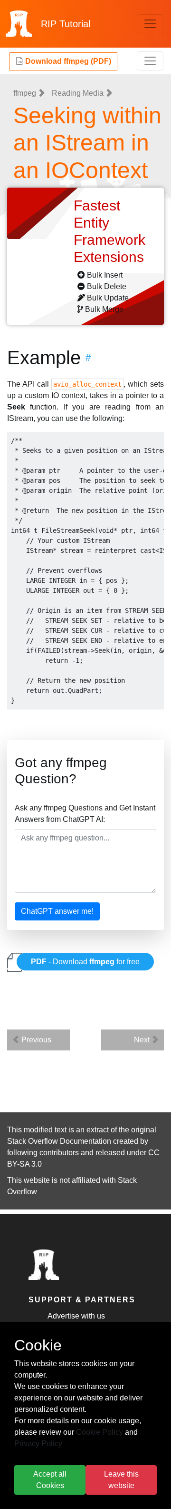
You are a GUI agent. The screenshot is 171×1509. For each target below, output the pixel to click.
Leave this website (121, 1479)
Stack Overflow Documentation (59, 1141)
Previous (35, 1040)
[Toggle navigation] (150, 23)
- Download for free (85, 962)
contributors (59, 1153)
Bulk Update (108, 298)
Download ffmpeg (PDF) (67, 61)
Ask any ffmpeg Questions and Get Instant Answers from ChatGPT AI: (85, 813)
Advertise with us (76, 1316)
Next (143, 1040)
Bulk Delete (106, 286)
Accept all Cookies (49, 1479)
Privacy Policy (38, 1443)
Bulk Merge (104, 309)
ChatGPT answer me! (57, 911)
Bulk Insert (104, 275)
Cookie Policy (99, 1432)
